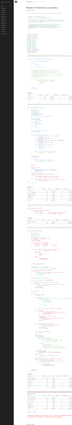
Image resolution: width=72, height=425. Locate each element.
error (34, 116)
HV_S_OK (41, 332)
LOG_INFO (36, 268)
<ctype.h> (34, 46)
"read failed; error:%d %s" (53, 324)
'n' (55, 245)
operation (42, 107)
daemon (40, 263)
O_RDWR (49, 270)
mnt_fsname (45, 135)
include (29, 34)
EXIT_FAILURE (44, 259)
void (28, 208)
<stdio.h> (34, 40)
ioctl (35, 66)
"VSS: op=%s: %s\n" (51, 339)
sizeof (51, 169)
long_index (42, 238)
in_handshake (36, 239)
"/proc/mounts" (43, 130)
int (31, 59)
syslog (36, 176)
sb (37, 112)
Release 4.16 (3, 12)
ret (34, 61)
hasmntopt (39, 142)
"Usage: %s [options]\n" (44, 210)
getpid (54, 268)
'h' (55, 244)
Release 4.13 (3, 18)
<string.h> (34, 45)
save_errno (48, 116)
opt (49, 238)
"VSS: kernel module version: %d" (55, 318)
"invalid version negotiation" (58, 312)
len (37, 233)
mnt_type (45, 144)
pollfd (36, 235)
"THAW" (60, 340)
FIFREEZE (43, 79)
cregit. (33, 424)
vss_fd (34, 233)
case (32, 119)
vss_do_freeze (36, 59)
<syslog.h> (34, 51)
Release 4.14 (3, 16)
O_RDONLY (45, 61)
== (39, 79)
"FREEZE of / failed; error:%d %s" (51, 179)
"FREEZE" (56, 340)
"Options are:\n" (39, 211)
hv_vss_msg (37, 237)
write (35, 282)
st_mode (44, 140)
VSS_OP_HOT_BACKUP (41, 351)
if (31, 63)
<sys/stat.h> (34, 37)
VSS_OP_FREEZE (37, 119)
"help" (37, 244)
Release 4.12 (3, 21)
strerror (50, 177)
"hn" (51, 249)
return (36, 64)
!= (50, 142)
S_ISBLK (38, 140)
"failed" (49, 341)
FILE (32, 110)
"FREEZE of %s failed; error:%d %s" (51, 176)
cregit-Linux (29, 1)
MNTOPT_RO (46, 142)
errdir (35, 114)
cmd (52, 59)
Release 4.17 (3, 10)
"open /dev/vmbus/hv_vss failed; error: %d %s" (54, 272)
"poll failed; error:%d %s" (53, 298)
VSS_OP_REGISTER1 (49, 280)
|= (38, 151)
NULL (39, 131)
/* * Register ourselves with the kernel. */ (38, 278)
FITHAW (39, 123)
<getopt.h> (34, 52)
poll (38, 297)
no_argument (45, 244)
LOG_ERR (40, 176)
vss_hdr (37, 280)
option (39, 242)
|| (55, 79)
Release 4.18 (3, 8)
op (35, 236)
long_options (44, 242)
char (40, 59)
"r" (49, 130)
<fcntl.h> (34, 39)
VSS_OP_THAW (36, 122)
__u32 (32, 240)
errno (48, 79)
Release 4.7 (3, 31)
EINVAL (46, 299)
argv (39, 208)
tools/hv (32, 10)
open (39, 61)
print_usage (32, 208)
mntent (36, 111)
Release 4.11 (3, 23)
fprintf (33, 210)
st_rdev (54, 140)
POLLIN (42, 294)
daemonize (35, 238)
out (34, 165)
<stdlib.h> (34, 42)
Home (2, 6)
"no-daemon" (38, 245)
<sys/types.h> (35, 34)
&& (45, 79)
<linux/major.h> (35, 49)
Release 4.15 (3, 14)
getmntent (40, 134)
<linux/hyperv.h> (35, 50)
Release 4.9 (3, 27)
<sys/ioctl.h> (35, 36)
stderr (36, 210)
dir (43, 59)
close (40, 82)
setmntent (38, 130)
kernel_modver (37, 240)
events (38, 294)
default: (33, 126)
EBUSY (52, 79)
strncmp (38, 135)
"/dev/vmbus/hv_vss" (42, 270)
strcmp (38, 144)
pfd (38, 235)
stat (35, 112)
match (35, 109)
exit (40, 259)
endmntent (33, 156)
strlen (54, 135)
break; (36, 121)
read (39, 308)
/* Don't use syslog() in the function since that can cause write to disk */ (45, 54)
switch (32, 118)
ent (39, 111)
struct (32, 111)
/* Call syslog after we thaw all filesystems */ (42, 174)
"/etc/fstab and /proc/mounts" (58, 347)
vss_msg (41, 237)
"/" (48, 146)
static (28, 59)
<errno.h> (34, 47)
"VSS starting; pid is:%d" (45, 268)
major (49, 140)
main (30, 230)
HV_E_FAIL (49, 344)
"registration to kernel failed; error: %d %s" (54, 284)
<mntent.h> (34, 41)
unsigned (47, 59)
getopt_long (40, 249)
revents (38, 295)
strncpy (36, 169)
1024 (38, 114)
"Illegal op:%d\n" (51, 355)
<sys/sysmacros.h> (36, 38)
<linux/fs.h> (34, 48)
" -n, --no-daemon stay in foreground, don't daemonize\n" (50, 212)
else (32, 178)
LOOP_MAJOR (61, 140)
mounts (35, 110)
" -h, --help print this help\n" (46, 213)
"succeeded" (55, 341)
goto (40, 153)
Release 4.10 (3, 25)
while (32, 134)
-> (42, 135)
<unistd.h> (34, 44)
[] (36, 109)
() (56, 268)
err (42, 153)
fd (33, 63)
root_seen (40, 116)
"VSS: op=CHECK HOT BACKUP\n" (54, 352)
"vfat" (49, 144)
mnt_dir (44, 146)
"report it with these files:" (58, 346)
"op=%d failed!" (54, 345)
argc (35, 230)
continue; (41, 139)
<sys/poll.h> (34, 35)
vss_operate (35, 107)
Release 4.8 (3, 29)
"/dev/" (40, 109)
